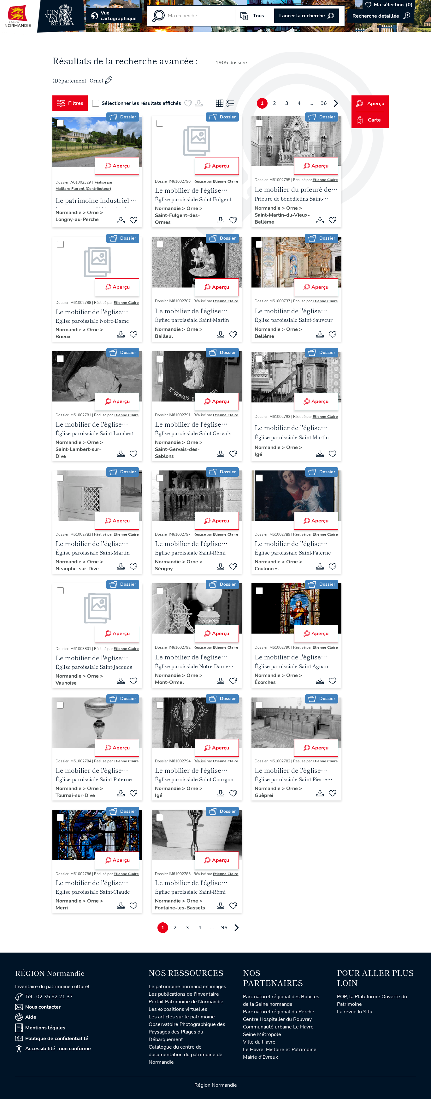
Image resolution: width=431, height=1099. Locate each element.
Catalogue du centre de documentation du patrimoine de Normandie (185, 1055)
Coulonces (267, 568)
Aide (30, 1017)
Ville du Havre (259, 1042)
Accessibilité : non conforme (58, 1048)
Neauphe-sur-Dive (77, 568)
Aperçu (121, 165)
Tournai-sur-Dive (75, 795)
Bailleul (164, 336)
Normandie (69, 212)
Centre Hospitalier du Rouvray (277, 1019)
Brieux (63, 336)
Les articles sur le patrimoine (182, 1016)
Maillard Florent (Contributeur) (83, 188)
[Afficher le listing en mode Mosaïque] (219, 103)
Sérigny (164, 568)
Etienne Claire (225, 181)
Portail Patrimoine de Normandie (186, 1001)
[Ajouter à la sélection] (133, 220)
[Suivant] (336, 103)
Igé (258, 454)
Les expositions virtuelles (178, 1009)
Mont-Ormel (169, 682)
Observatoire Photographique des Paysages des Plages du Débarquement (187, 1032)
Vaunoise (66, 683)
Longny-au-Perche (77, 219)
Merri (62, 907)
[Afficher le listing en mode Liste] (230, 103)
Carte (374, 120)
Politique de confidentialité (56, 1038)
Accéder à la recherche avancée (380, 16)
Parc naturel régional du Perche (278, 1011)
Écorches (265, 682)
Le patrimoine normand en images (187, 986)
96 (324, 103)
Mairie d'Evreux (260, 1057)
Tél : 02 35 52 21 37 (49, 996)
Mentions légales (45, 1027)
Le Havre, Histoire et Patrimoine (279, 1049)
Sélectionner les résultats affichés (141, 103)
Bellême (264, 336)
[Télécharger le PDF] (121, 220)
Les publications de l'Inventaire (184, 994)
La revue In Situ (354, 1011)
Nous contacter (43, 1007)
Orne (93, 212)
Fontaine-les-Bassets (180, 907)
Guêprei (264, 795)
